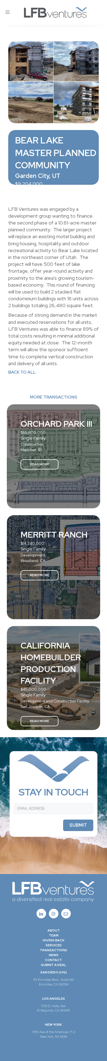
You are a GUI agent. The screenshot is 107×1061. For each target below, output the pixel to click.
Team (53, 935)
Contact (53, 960)
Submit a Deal (53, 965)
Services (54, 945)
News (53, 955)
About (53, 930)
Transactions (53, 950)
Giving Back (53, 940)
